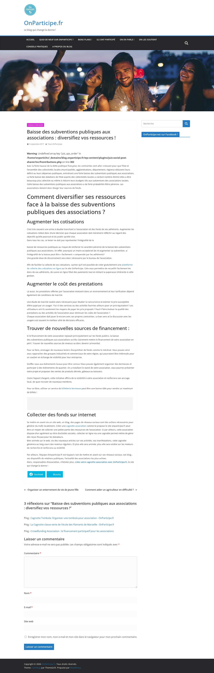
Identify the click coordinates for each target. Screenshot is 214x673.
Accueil (30, 39)
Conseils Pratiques (37, 46)
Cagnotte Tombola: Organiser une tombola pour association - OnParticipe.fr (72, 518)
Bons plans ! (85, 39)
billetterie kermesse (71, 388)
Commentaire (32, 553)
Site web (28, 621)
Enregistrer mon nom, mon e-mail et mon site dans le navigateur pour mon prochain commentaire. (82, 636)
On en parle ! (127, 39)
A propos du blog (62, 46)
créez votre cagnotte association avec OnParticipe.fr (101, 462)
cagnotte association (76, 425)
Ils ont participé (106, 39)
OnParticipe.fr (43, 23)
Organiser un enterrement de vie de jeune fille (53, 489)
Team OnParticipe (55, 144)
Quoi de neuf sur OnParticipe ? (56, 39)
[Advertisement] (80, 403)
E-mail (28, 607)
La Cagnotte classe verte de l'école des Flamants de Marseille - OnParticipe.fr (72, 524)
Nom (27, 593)
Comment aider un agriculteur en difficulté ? (109, 489)
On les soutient (148, 39)
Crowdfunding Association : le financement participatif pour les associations (72, 531)
